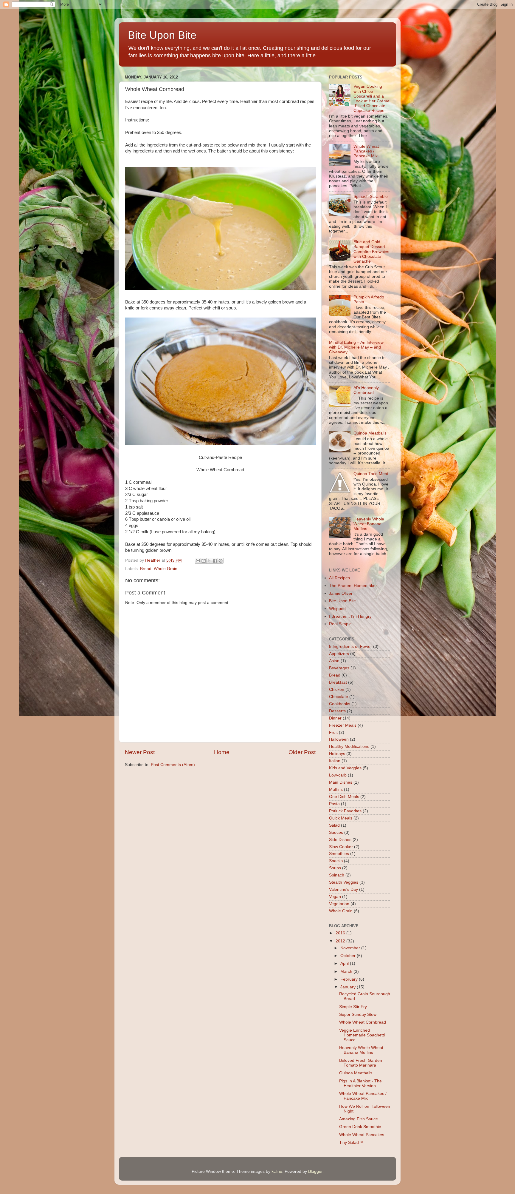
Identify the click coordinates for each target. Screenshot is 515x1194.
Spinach (336, 875)
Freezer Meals (342, 725)
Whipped (337, 608)
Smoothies (339, 853)
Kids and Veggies (345, 768)
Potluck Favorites (345, 811)
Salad (334, 825)
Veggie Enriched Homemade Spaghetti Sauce (362, 1035)
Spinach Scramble (370, 196)
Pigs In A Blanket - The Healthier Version (360, 1083)
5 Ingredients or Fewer (350, 646)
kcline (277, 1171)
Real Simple (340, 624)
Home (221, 752)
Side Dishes (340, 839)
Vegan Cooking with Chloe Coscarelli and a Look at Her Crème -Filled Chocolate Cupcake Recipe (371, 98)
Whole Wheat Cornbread (362, 1022)
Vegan (335, 896)
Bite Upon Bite (162, 35)
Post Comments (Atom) (173, 764)
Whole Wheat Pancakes (361, 1135)
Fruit (333, 732)
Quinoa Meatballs (370, 433)
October (348, 955)
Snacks (336, 861)
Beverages (339, 668)
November (350, 948)
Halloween (339, 739)
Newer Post (140, 752)
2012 (341, 941)
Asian (334, 661)
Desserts (337, 711)
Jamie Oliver (341, 593)
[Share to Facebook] (215, 561)
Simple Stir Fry (353, 1006)
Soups (335, 868)
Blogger (315, 1171)
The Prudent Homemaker (353, 585)
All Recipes (339, 578)
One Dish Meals (344, 796)
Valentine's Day (343, 889)
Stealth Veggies (343, 882)
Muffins (336, 789)
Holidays (337, 753)
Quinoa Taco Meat (370, 474)
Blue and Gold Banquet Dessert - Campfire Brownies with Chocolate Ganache (371, 252)
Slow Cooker (341, 847)
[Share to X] (209, 561)
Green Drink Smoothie (360, 1126)
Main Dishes (340, 782)
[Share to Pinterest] (221, 561)
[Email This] (198, 561)
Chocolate (338, 696)
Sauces (336, 832)
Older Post (302, 752)
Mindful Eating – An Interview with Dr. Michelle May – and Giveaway (356, 347)
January (348, 987)
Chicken (336, 689)
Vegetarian (339, 904)
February (349, 979)
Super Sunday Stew (357, 1014)
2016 (341, 933)
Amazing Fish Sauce (358, 1119)
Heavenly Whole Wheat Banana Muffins (368, 524)
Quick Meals (340, 818)
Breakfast (338, 682)
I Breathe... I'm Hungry (350, 616)
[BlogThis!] (204, 561)
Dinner (335, 718)
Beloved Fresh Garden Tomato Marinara (360, 1062)
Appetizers (339, 653)
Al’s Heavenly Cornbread (366, 390)
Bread (145, 568)
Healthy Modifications (349, 746)
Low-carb (338, 775)
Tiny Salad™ (351, 1142)
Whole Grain (165, 568)
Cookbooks (339, 704)
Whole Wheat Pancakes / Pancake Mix (366, 151)
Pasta (334, 804)
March (346, 971)
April (345, 963)
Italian (334, 761)
